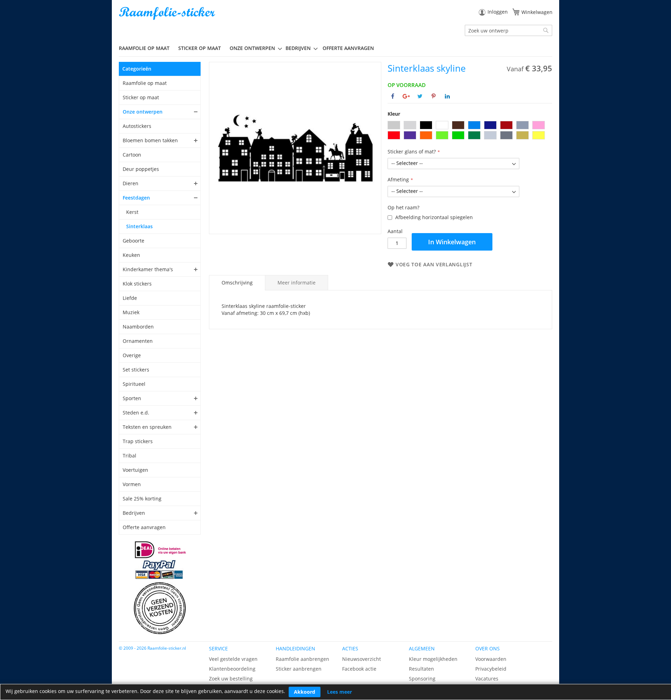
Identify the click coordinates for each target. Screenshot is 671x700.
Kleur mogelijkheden (433, 659)
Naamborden (138, 326)
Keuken (131, 255)
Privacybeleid (490, 668)
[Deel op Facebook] (392, 96)
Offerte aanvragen (144, 527)
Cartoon (132, 154)
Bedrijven (134, 513)
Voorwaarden (490, 659)
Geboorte (133, 240)
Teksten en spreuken (147, 427)
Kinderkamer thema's (148, 269)
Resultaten (421, 668)
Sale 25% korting (142, 498)
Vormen (132, 484)
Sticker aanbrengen (299, 668)
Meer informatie (296, 282)
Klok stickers (137, 283)
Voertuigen (135, 470)
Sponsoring (422, 678)
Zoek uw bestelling (231, 678)
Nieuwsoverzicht (361, 659)
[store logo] (168, 13)
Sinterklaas (139, 226)
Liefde (130, 298)
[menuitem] (147, 48)
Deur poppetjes (141, 169)
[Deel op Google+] (406, 96)
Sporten (132, 398)
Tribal (129, 455)
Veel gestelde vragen (233, 659)
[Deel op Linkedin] (447, 96)
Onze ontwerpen (143, 111)
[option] (394, 125)
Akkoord (304, 691)
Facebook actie (359, 668)
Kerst (132, 212)
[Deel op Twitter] (420, 96)
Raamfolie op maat (145, 83)
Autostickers (137, 126)
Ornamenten (138, 341)
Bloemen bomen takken (150, 140)
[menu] (335, 48)
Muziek (131, 312)
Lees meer (339, 691)
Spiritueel (134, 384)
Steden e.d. (136, 412)
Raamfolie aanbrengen (302, 659)
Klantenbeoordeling (232, 668)
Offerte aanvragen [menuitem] (348, 48)
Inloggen (498, 11)
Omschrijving (237, 282)
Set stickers (136, 369)
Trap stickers (138, 441)
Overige (132, 355)
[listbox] (470, 131)
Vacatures (486, 678)
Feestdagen (136, 197)
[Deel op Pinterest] (433, 96)
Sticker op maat (141, 97)
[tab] (237, 282)
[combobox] (508, 30)
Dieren (130, 183)
